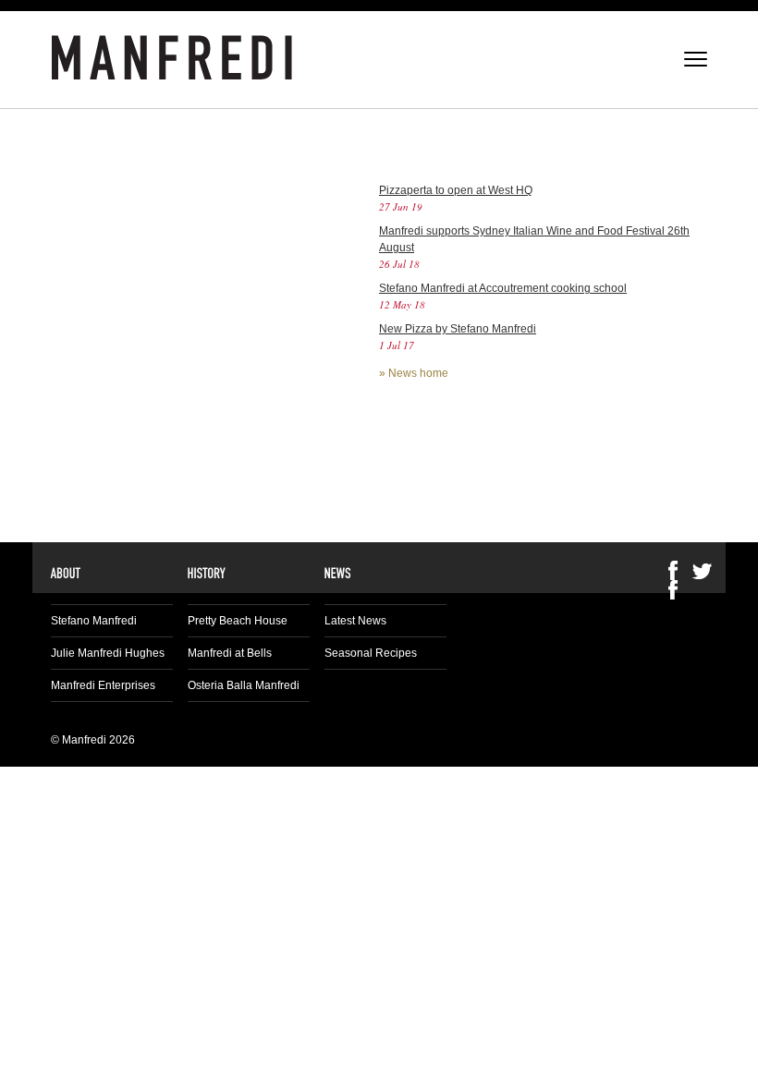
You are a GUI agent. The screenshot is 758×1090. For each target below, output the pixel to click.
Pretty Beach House (237, 620)
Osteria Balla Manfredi (244, 685)
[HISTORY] (207, 572)
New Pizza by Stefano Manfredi (457, 328)
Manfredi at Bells (230, 653)
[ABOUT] (66, 572)
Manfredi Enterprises (103, 685)
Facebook (673, 590)
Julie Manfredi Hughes (108, 653)
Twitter (702, 570)
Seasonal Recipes (370, 653)
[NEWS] (337, 572)
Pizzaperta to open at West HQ (455, 190)
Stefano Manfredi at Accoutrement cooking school (503, 288)
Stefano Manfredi (94, 620)
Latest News (355, 620)
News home (418, 373)
